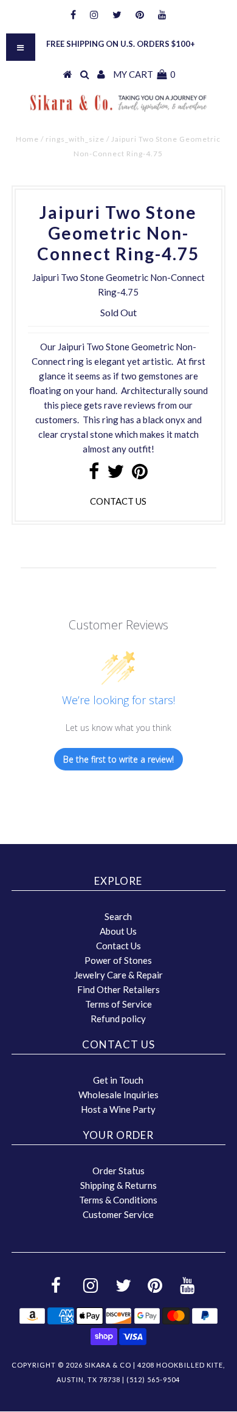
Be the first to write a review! (118, 759)
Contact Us (118, 945)
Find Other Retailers (118, 989)
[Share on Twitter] (115, 474)
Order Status (118, 1170)
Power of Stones (118, 960)
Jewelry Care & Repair (118, 974)
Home (27, 139)
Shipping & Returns (118, 1185)
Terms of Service (118, 1003)
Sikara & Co (107, 1365)
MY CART (144, 74)
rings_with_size (75, 139)
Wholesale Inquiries (118, 1094)
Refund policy (118, 1018)
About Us (118, 931)
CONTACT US (118, 501)
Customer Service (118, 1214)
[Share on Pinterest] (140, 474)
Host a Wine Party (118, 1109)
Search (118, 916)
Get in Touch (118, 1080)
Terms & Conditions (118, 1199)
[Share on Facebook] (94, 474)
